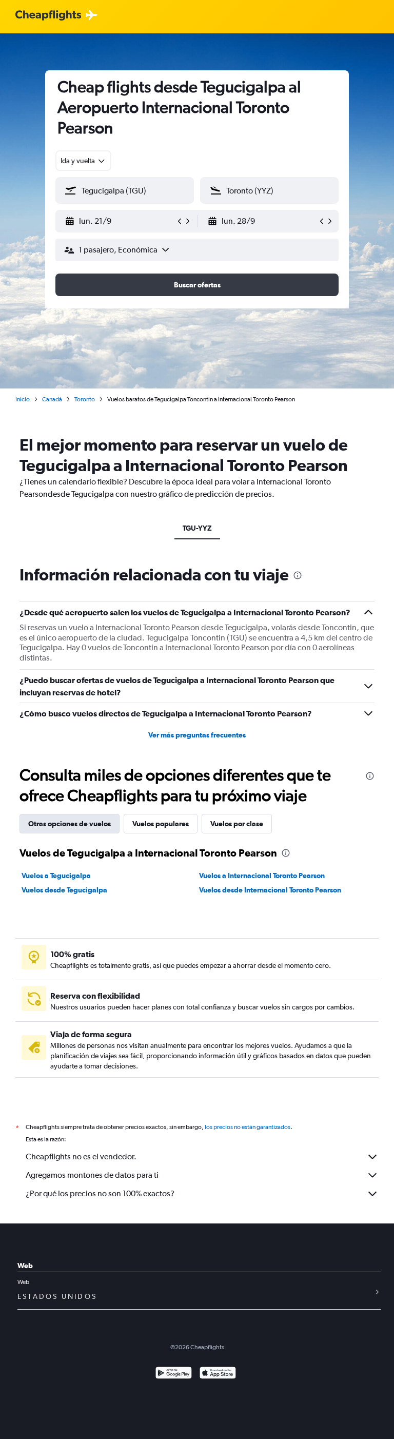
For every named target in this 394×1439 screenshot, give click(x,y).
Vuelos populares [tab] (160, 824)
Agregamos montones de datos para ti (92, 1175)
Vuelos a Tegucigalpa (56, 875)
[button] (120, 221)
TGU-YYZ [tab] (197, 528)
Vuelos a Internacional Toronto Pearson (262, 875)
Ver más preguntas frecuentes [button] (197, 735)
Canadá (52, 399)
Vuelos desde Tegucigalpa (64, 890)
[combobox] (83, 160)
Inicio (22, 399)
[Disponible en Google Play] (173, 1374)
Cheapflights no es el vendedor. (81, 1156)
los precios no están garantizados (247, 1127)
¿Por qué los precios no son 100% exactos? (100, 1193)
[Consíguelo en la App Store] (218, 1374)
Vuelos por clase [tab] (236, 824)
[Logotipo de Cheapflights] (48, 16)
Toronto (84, 399)
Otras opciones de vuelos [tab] (69, 824)
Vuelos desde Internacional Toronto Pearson (270, 890)
